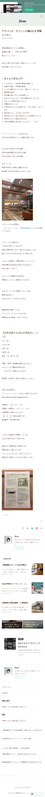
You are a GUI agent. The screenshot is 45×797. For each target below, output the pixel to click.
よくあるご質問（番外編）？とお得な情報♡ (16, 748)
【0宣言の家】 (7, 246)
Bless (22, 21)
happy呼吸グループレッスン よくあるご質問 (19, 583)
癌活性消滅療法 (9, 137)
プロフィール (6, 687)
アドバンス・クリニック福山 (12, 133)
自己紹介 (5, 693)
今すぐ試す (29, 10)
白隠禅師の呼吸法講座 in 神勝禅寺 (15, 602)
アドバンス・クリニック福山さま (14, 393)
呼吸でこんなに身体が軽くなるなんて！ (14, 707)
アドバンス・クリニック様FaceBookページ (19, 228)
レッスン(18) (5, 515)
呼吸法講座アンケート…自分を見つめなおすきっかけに (19, 754)
